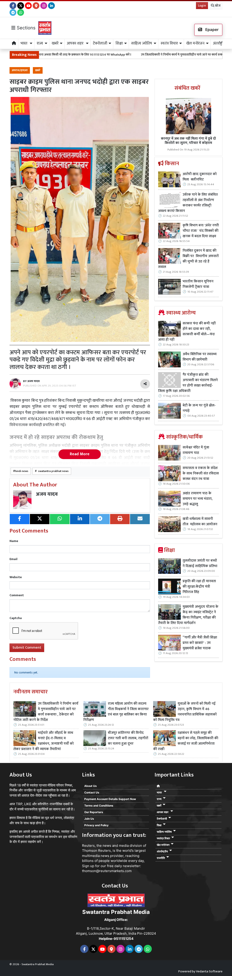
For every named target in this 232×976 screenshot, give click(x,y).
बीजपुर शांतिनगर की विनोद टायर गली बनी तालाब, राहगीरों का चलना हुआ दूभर (128, 738)
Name (14, 541)
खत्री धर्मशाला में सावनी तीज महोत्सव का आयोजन (200, 521)
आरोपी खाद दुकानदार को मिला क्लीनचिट (200, 176)
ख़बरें (37, 70)
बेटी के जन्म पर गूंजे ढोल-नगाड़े (199, 408)
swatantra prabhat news (53, 471)
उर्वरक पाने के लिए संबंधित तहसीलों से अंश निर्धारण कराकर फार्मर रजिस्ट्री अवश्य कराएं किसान (188, 203)
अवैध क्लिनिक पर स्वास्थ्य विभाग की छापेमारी (200, 357)
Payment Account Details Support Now (110, 799)
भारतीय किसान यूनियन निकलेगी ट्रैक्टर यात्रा (198, 284)
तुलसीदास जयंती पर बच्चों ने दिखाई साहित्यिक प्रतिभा (200, 563)
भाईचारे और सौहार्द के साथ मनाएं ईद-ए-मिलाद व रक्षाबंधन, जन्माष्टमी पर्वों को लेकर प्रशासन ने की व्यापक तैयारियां (43, 741)
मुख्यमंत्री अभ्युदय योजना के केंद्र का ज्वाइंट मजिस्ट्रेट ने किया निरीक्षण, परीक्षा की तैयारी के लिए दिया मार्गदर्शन (188, 615)
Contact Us (91, 792)
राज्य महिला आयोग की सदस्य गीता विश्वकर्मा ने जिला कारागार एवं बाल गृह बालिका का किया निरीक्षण (116, 712)
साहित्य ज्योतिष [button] (141, 43)
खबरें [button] (55, 43)
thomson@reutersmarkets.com (107, 871)
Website (16, 577)
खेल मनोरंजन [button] (195, 43)
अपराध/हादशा (20, 70)
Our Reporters (93, 812)
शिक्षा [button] (119, 43)
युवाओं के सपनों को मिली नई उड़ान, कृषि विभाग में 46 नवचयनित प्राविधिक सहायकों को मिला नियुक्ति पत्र (185, 712)
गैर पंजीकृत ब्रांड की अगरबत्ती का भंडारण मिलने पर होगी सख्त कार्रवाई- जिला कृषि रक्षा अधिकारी (188, 383)
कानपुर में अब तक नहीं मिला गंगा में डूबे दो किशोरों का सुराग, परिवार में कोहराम (188, 141)
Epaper (211, 29)
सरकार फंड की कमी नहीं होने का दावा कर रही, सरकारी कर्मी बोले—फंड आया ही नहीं (186, 332)
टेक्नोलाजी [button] (100, 43)
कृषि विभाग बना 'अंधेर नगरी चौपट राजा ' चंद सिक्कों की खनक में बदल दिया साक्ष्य (201, 231)
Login (202, 5)
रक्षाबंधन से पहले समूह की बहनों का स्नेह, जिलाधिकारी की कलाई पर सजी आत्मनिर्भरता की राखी (185, 741)
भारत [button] (24, 43)
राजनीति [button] (161, 858)
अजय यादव (47, 494)
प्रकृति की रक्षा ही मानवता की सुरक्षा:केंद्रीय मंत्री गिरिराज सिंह (199, 587)
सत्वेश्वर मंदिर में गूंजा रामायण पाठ (196, 450)
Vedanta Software (209, 971)
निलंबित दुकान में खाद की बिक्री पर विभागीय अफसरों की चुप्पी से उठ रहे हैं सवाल (188, 259)
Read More (79, 454)
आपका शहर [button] (75, 43)
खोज (217, 5)
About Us (90, 786)
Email (13, 559)
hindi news (21, 471)
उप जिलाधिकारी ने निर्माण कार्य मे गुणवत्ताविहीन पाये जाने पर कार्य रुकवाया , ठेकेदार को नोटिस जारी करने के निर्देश (45, 712)
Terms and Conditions (98, 805)
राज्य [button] (40, 43)
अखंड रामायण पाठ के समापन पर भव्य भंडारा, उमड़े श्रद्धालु (198, 499)
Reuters (88, 845)
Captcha (16, 618)
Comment (17, 595)
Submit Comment (26, 648)
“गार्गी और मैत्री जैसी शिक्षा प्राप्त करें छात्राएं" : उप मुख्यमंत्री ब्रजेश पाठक (200, 643)
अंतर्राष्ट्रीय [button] (219, 43)
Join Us (89, 818)
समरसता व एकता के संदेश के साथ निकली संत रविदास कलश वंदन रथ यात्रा (201, 473)
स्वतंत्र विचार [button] (169, 43)
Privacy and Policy (96, 825)
